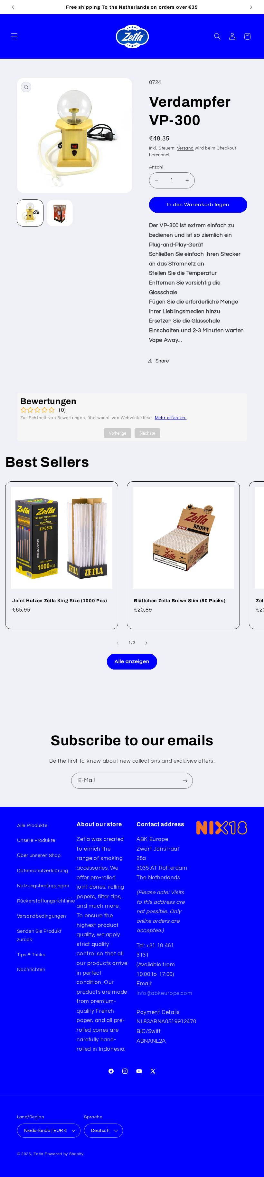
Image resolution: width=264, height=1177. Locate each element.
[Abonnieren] (185, 780)
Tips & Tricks (31, 954)
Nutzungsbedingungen (43, 885)
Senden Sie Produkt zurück (39, 935)
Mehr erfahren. (171, 417)
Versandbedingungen (41, 916)
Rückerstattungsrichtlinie (46, 901)
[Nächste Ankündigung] (251, 7)
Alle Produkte (32, 825)
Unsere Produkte (36, 840)
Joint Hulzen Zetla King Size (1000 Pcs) (59, 600)
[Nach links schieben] (117, 643)
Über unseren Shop (39, 855)
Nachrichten (31, 969)
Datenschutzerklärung (43, 870)
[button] (14, 36)
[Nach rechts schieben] (146, 643)
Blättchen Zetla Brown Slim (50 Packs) (179, 600)
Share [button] (162, 361)
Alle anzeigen (132, 661)
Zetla (38, 1154)
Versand (185, 148)
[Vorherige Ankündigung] (13, 7)
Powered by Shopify (64, 1154)
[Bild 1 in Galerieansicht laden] (30, 213)
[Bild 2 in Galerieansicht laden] (60, 213)
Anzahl (156, 167)
